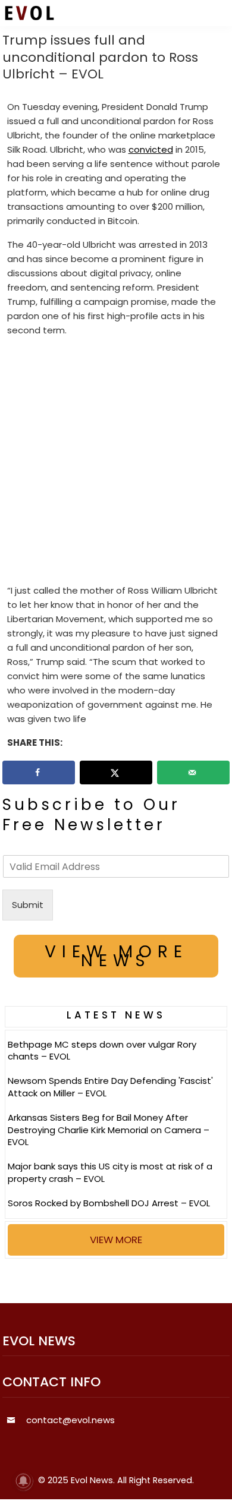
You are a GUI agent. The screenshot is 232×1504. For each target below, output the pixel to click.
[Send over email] (193, 772)
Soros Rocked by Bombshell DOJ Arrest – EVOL (109, 1203)
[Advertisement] (116, 463)
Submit (27, 904)
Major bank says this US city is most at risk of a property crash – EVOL (110, 1172)
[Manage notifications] (23, 1480)
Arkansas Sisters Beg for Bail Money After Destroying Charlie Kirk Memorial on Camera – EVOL (108, 1130)
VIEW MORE (116, 1239)
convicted (150, 149)
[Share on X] (116, 772)
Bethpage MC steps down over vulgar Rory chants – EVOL (102, 1050)
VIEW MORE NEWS (116, 956)
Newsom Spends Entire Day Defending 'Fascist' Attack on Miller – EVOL (110, 1086)
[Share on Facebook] (38, 772)
